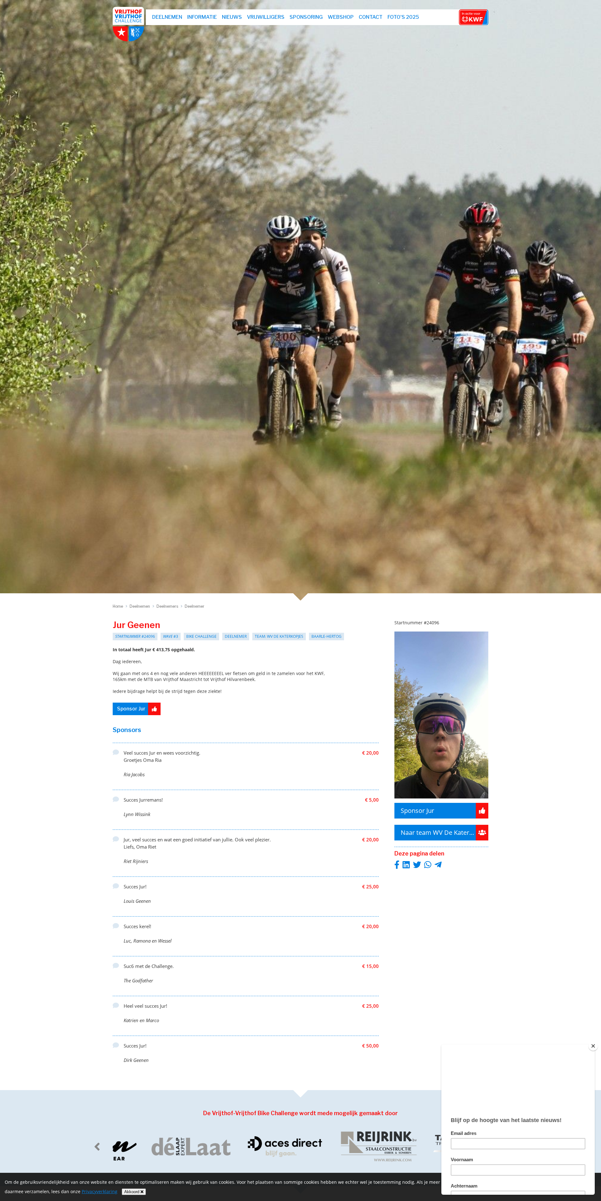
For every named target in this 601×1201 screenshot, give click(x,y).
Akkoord (132, 1191)
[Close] (593, 1046)
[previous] (97, 1146)
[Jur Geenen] (441, 800)
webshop (341, 17)
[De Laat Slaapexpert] (159, 1146)
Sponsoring (306, 17)
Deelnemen (167, 17)
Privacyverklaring (99, 1191)
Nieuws (232, 17)
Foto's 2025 (403, 17)
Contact (371, 17)
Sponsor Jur (131, 709)
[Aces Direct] (253, 1146)
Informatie (202, 17)
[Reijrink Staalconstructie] (347, 1146)
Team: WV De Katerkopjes (279, 636)
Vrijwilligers (266, 17)
